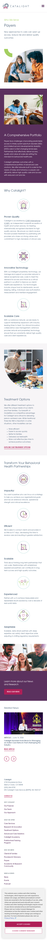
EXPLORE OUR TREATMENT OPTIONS (17, 447)
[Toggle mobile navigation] (43, 6)
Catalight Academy (12, 837)
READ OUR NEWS (13, 692)
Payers (6, 861)
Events (6, 880)
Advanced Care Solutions (14, 834)
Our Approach (10, 813)
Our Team (8, 809)
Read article (9, 749)
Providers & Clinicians (12, 857)
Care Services (9, 824)
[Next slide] (13, 758)
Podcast (7, 884)
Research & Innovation (13, 827)
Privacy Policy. (9, 918)
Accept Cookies (23, 924)
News (6, 877)
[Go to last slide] (6, 758)
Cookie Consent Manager (23, 931)
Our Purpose (9, 806)
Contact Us (8, 796)
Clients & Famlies (10, 854)
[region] (23, 913)
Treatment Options (11, 830)
